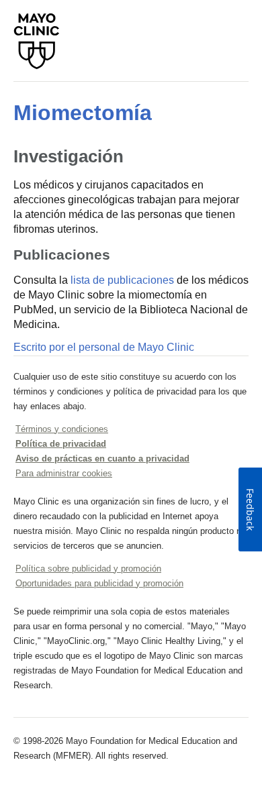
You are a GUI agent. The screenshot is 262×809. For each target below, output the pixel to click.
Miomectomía (82, 113)
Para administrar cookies (63, 473)
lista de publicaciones (122, 280)
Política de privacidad (60, 444)
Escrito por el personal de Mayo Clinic (103, 347)
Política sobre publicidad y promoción (88, 568)
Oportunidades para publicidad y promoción (99, 583)
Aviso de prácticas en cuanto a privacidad (102, 458)
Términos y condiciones (61, 429)
